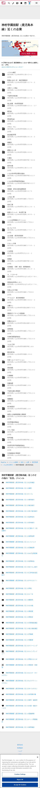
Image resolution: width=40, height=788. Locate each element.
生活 (22, 462)
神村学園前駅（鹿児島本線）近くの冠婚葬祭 (20, 713)
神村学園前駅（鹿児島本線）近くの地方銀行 (20, 505)
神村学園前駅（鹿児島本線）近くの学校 (19, 588)
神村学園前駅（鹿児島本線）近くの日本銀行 (20, 522)
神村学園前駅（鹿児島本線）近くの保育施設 (20, 727)
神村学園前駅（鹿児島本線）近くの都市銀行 (20, 499)
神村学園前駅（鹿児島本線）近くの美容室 (19, 611)
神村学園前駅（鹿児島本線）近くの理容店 (19, 617)
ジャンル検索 (13, 462)
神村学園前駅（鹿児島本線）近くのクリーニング (21, 645)
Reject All (20, 779)
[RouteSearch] (13, 3)
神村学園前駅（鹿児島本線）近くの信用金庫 (20, 536)
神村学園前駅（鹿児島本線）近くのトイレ (19, 494)
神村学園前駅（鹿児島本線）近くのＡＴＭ (19, 594)
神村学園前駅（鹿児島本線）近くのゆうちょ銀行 (21, 567)
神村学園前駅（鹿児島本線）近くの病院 (19, 488)
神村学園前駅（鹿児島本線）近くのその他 (19, 605)
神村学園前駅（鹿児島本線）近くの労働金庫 (20, 547)
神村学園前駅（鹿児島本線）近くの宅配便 (19, 640)
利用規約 (20, 748)
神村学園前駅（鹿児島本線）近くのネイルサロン (21, 688)
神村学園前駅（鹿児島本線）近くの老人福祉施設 (21, 628)
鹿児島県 (35, 462)
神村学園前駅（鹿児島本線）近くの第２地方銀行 (21, 511)
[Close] (37, 757)
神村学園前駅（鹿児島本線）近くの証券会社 (20, 517)
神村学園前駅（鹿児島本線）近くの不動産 (19, 634)
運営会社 (20, 745)
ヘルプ (20, 751)
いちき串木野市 (8, 465)
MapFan (3, 462)
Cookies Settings (19, 774)
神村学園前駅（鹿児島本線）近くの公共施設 (20, 482)
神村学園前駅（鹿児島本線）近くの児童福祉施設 (21, 623)
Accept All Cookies (20, 785)
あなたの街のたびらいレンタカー (12, 67)
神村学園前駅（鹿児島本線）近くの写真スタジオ (21, 659)
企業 (27, 462)
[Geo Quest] (29, 3)
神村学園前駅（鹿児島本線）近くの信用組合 (20, 561)
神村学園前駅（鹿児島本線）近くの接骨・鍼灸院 (21, 700)
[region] (20, 48)
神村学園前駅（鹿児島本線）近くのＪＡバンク (21, 542)
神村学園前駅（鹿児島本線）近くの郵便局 (19, 600)
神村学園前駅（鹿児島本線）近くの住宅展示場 (21, 694)
